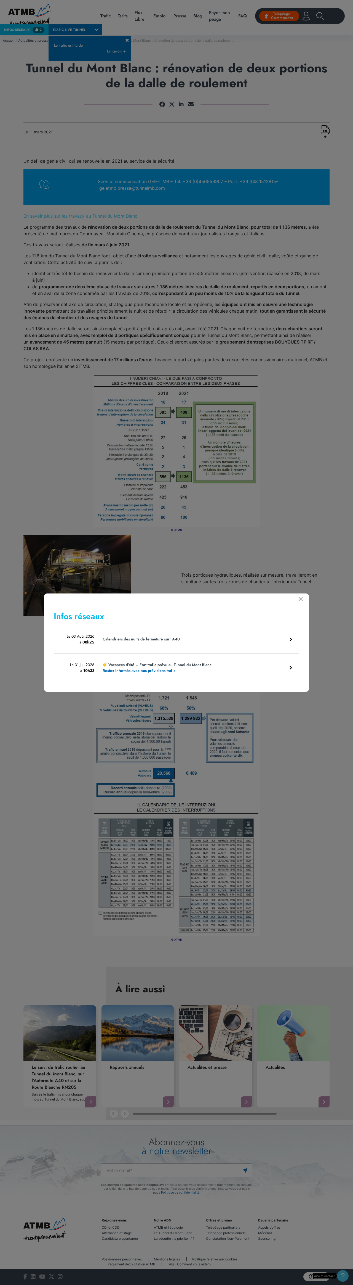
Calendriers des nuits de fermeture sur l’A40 (141, 639)
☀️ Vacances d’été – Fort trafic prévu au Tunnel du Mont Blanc (157, 667)
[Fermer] (300, 599)
